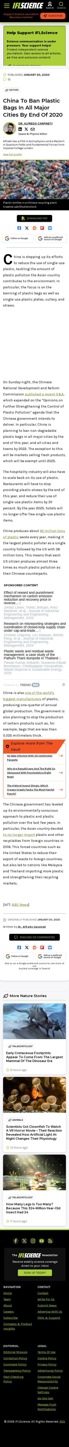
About (7, 1305)
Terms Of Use (46, 1352)
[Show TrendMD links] (63, 684)
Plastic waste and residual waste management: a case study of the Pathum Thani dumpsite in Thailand (31, 654)
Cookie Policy (47, 1358)
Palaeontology (22, 1046)
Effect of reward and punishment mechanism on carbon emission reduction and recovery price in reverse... (28, 598)
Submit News (47, 1305)
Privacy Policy (47, 1364)
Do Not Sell (45, 1398)
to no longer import (19, 835)
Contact (43, 1293)
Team (7, 1299)
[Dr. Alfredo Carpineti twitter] (27, 129)
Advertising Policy (50, 1370)
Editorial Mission (15, 1352)
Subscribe (10, 1318)
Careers (8, 1311)
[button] (61, 4)
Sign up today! (35, 1272)
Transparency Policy (16, 1370)
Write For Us (46, 1299)
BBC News (20, 905)
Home (7, 1293)
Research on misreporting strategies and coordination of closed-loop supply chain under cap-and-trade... (35, 627)
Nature (14, 89)
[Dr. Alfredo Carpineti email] (33, 129)
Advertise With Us (50, 1311)
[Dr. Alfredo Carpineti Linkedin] (20, 129)
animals (17, 1120)
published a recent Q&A (44, 394)
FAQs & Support (49, 1318)
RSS (62, 1421)
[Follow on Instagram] (33, 1241)
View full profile (12, 154)
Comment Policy (14, 1364)
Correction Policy (15, 1358)
